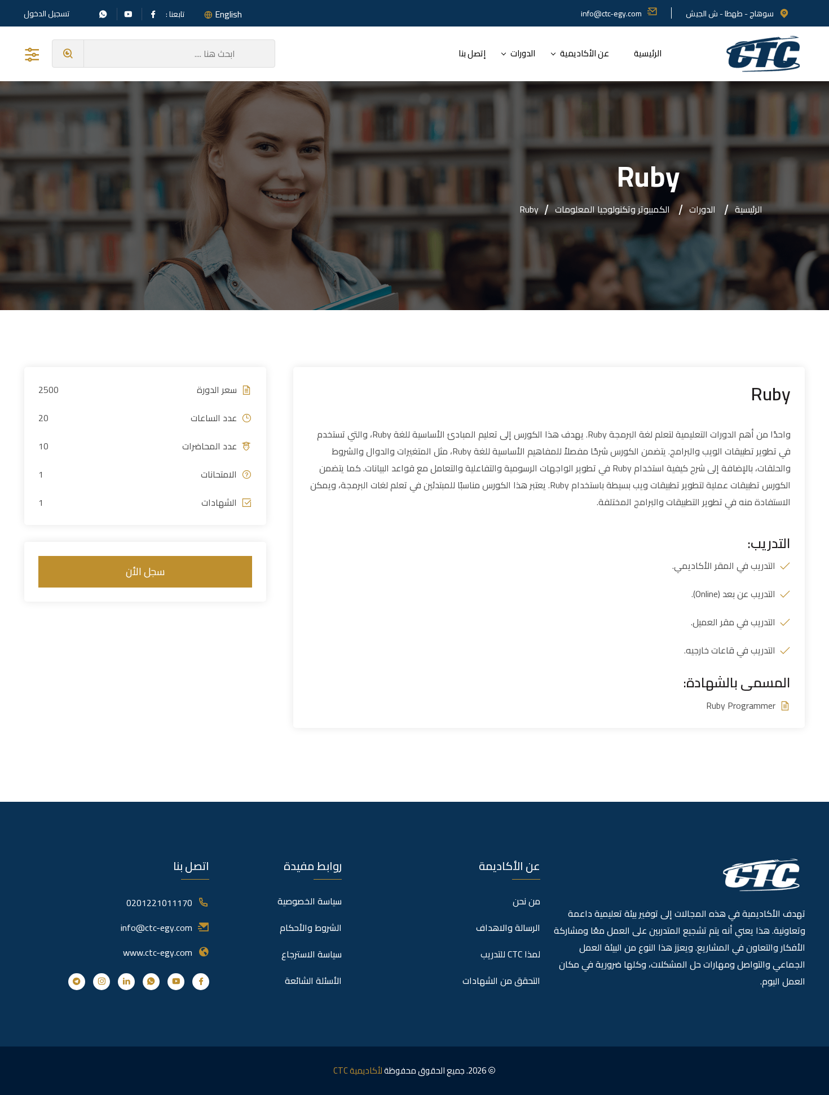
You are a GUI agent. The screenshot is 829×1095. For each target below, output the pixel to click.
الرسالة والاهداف (508, 927)
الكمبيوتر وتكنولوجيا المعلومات (612, 209)
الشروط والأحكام (311, 927)
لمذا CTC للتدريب (510, 954)
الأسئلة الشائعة (313, 980)
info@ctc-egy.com (611, 13)
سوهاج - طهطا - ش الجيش (730, 13)
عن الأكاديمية (584, 53)
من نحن (526, 901)
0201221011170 (159, 902)
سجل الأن (145, 571)
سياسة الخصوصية (309, 901)
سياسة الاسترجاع (311, 954)
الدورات (522, 53)
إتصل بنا (472, 53)
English (228, 14)
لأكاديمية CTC (357, 1070)
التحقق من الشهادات (501, 980)
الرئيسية (648, 53)
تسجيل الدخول (46, 13)
